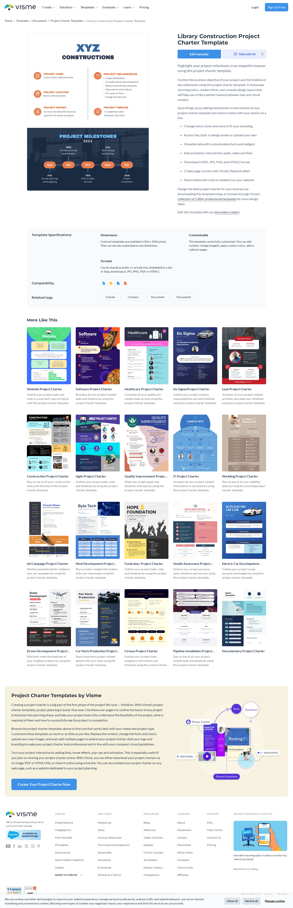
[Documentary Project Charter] (244, 617)
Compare (183, 860)
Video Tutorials (153, 837)
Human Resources (110, 837)
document (157, 297)
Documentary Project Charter (243, 651)
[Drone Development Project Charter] (49, 617)
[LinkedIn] (20, 845)
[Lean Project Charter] (244, 355)
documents (184, 297)
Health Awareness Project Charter (191, 564)
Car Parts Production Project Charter (96, 651)
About (181, 822)
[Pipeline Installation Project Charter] (195, 617)
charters (133, 297)
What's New (185, 852)
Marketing (104, 822)
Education (104, 860)
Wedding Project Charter (240, 476)
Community (185, 867)
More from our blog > (246, 868)
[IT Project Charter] (195, 443)
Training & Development (114, 845)
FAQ (209, 822)
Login (255, 7)
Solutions (66, 7)
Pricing (144, 7)
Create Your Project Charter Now (44, 784)
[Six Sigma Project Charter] (195, 355)
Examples (109, 7)
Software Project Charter (94, 389)
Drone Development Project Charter (47, 651)
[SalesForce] (23, 835)
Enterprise (104, 867)
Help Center (215, 830)
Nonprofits (104, 852)
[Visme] (20, 7)
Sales (101, 830)
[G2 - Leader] (30, 888)
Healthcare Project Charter (144, 389)
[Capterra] (15, 888)
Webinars (150, 830)
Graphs (59, 867)
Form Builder (63, 837)
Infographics (63, 830)
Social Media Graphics (69, 860)
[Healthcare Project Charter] (147, 355)
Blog (147, 822)
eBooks (148, 845)
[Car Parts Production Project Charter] (98, 617)
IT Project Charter (186, 476)
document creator (227, 212)
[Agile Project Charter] (98, 443)
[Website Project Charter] (49, 355)
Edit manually (199, 54)
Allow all (232, 901)
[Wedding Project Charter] (244, 443)
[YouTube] (8, 845)
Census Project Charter (141, 651)
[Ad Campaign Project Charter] (49, 530)
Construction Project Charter (48, 476)
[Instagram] (33, 845)
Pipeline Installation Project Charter (192, 651)
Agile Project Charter (91, 476)
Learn (127, 7)
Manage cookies (275, 901)
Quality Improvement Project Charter (145, 476)
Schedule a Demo (109, 874)
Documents (62, 852)
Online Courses (153, 852)
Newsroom (184, 830)
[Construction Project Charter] (49, 443)
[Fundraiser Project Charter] (147, 530)
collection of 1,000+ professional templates (207, 199)
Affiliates (182, 874)
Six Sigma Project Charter (191, 389)
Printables (61, 845)
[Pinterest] (38, 845)
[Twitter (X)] (26, 845)
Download (184, 845)
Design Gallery (153, 867)
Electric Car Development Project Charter (240, 564)
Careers (182, 837)
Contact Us (214, 837)
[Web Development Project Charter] (98, 530)
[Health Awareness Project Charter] (195, 530)
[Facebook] (14, 845)
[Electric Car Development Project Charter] (244, 530)
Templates (87, 7)
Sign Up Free (276, 7)
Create (47, 7)
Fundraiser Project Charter (144, 563)
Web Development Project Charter (95, 564)
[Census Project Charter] (147, 617)
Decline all (251, 901)
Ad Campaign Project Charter (48, 563)
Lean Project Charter (237, 389)
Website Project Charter (44, 389)
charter (110, 297)
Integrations (151, 874)
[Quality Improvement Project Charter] (147, 443)
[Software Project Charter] (98, 355)
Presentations (64, 822)
